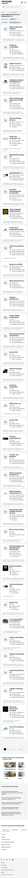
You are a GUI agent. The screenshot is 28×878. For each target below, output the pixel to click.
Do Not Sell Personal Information (7, 869)
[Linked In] (1, 859)
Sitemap (2, 872)
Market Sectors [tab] (15, 829)
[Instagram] (9, 859)
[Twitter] (6, 859)
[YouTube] (12, 859)
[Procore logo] (7, 1)
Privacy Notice (4, 865)
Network (5, 3)
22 (20, 749)
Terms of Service (4, 867)
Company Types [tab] (5, 829)
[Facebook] (4, 859)
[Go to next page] (23, 749)
